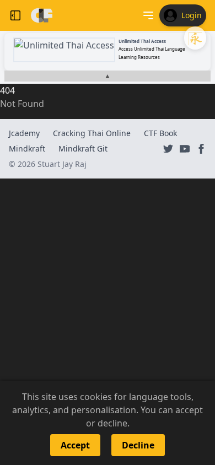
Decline (138, 445)
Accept (75, 445)
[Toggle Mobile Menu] (148, 15)
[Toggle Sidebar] (15, 15)
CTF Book (160, 133)
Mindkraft (27, 148)
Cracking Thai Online (92, 133)
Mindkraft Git (83, 148)
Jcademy (24, 133)
